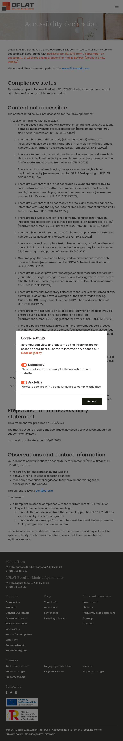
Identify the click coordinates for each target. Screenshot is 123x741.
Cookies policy (31, 353)
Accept (92, 401)
